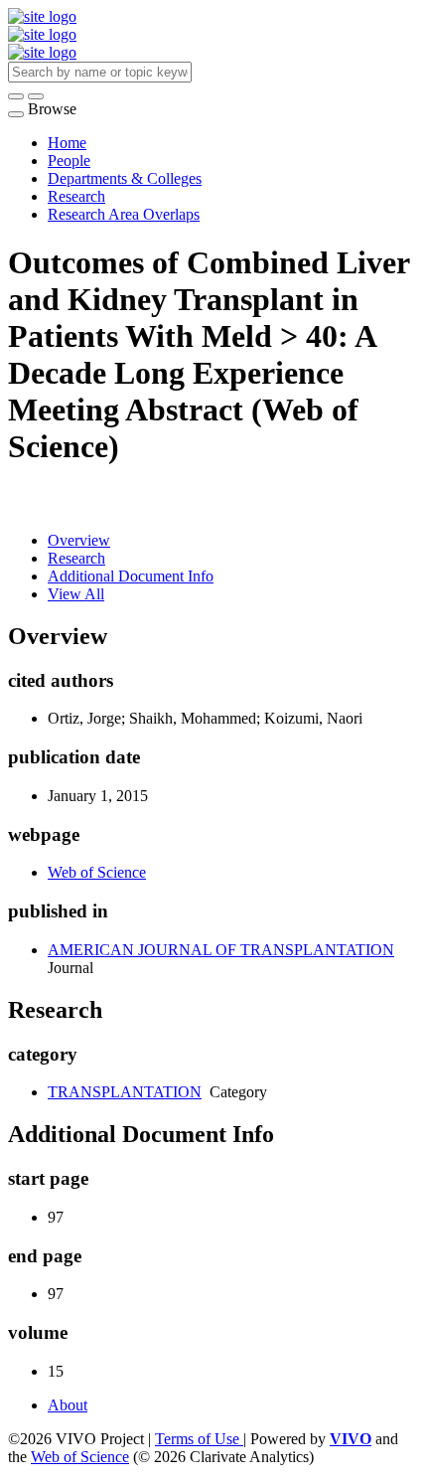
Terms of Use (199, 1438)
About (67, 1405)
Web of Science (97, 872)
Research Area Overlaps (124, 214)
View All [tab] (76, 593)
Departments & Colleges (125, 178)
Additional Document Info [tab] (131, 576)
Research (76, 196)
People (69, 160)
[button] (16, 96)
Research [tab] (76, 558)
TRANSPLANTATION (125, 1091)
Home (67, 142)
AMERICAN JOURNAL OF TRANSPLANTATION (221, 949)
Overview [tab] (79, 540)
